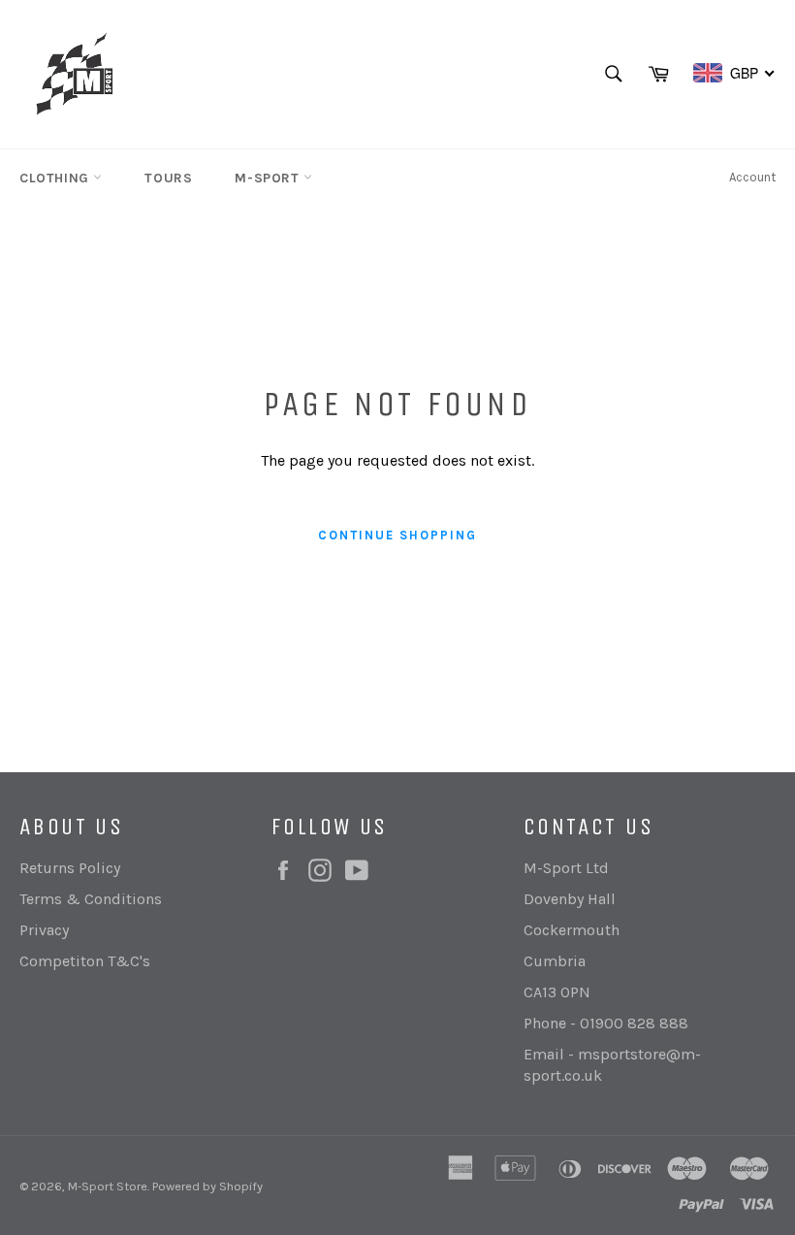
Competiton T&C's (84, 961)
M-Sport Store (107, 1186)
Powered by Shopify (207, 1186)
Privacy (44, 930)
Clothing (56, 178)
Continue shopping (397, 535)
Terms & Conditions (90, 899)
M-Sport (269, 178)
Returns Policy (69, 868)
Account (752, 177)
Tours (168, 178)
